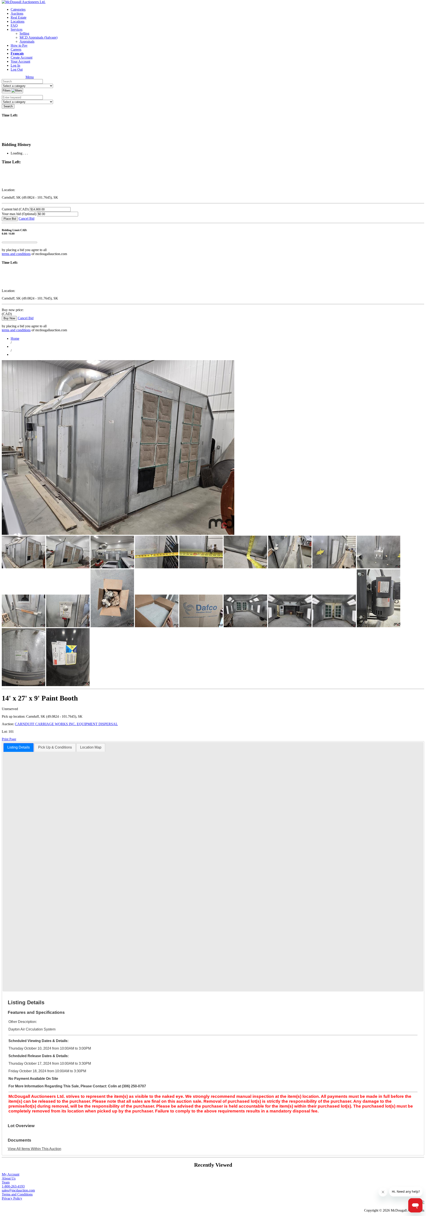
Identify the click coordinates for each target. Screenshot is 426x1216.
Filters (7, 90)
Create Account (21, 57)
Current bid (15, 209)
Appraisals (27, 41)
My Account (10, 1174)
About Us (9, 1178)
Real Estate (18, 17)
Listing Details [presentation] (18, 747)
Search (8, 106)
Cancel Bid (26, 218)
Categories (18, 9)
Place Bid (10, 218)
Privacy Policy (12, 1198)
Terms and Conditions (17, 1194)
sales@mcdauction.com (18, 1190)
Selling (24, 33)
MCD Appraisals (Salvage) (38, 37)
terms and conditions (16, 254)
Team (6, 1182)
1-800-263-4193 (13, 1186)
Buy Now (9, 318)
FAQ (14, 25)
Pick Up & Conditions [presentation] (55, 747)
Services (16, 29)
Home (15, 338)
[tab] (19, 747)
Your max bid (19, 214)
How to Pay (19, 45)
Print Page (9, 739)
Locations (17, 21)
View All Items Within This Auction (34, 1149)
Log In (15, 65)
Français (17, 53)
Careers (16, 49)
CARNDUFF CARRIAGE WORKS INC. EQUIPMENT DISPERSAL (66, 724)
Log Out (17, 69)
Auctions (17, 13)
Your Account (20, 61)
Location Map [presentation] (90, 747)
